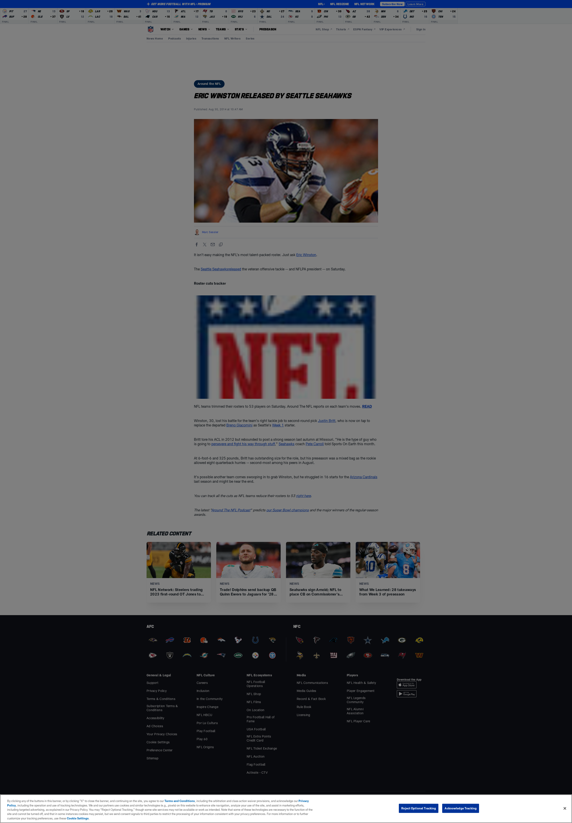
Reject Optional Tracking (418, 808)
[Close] (565, 808)
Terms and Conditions (179, 801)
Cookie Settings (78, 818)
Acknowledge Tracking (461, 808)
